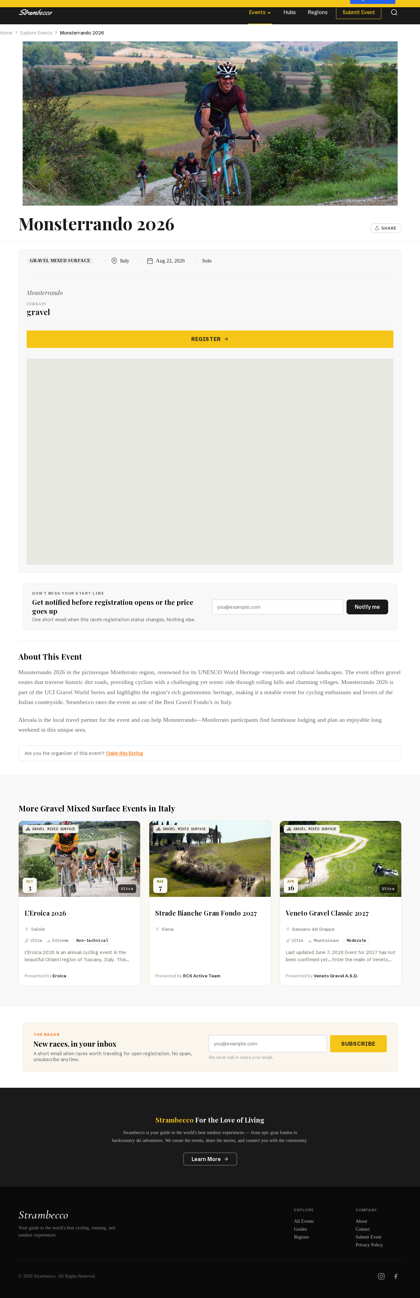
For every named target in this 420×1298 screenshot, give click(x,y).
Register (206, 339)
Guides (300, 1229)
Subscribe (358, 1043)
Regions (317, 12)
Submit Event (359, 12)
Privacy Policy (369, 1244)
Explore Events (36, 33)
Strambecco (43, 1215)
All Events (304, 1221)
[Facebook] (396, 1276)
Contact (363, 1229)
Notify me (367, 606)
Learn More (206, 1159)
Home (6, 33)
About (361, 1221)
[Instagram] (381, 1276)
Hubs (290, 12)
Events (257, 12)
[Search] (394, 12)
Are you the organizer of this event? (84, 753)
